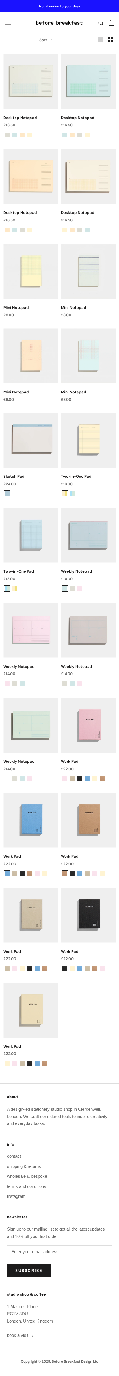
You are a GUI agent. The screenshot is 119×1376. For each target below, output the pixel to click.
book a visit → (20, 1335)
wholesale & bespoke (27, 1176)
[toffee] (102, 778)
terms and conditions (26, 1186)
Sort (43, 39)
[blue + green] (72, 493)
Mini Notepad (16, 307)
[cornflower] (87, 778)
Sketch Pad (14, 476)
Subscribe (28, 1270)
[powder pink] (79, 588)
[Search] (101, 22)
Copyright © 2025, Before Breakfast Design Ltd (59, 1361)
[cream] (29, 135)
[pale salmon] (22, 135)
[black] (79, 778)
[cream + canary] (64, 493)
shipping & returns (24, 1166)
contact (14, 1156)
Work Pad (70, 761)
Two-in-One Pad (76, 476)
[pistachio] (72, 778)
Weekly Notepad (76, 571)
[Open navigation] (8, 22)
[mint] (87, 588)
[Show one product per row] (100, 39)
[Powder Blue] (7, 493)
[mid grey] (7, 135)
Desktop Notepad (20, 117)
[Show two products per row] (110, 39)
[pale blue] (14, 135)
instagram (16, 1196)
